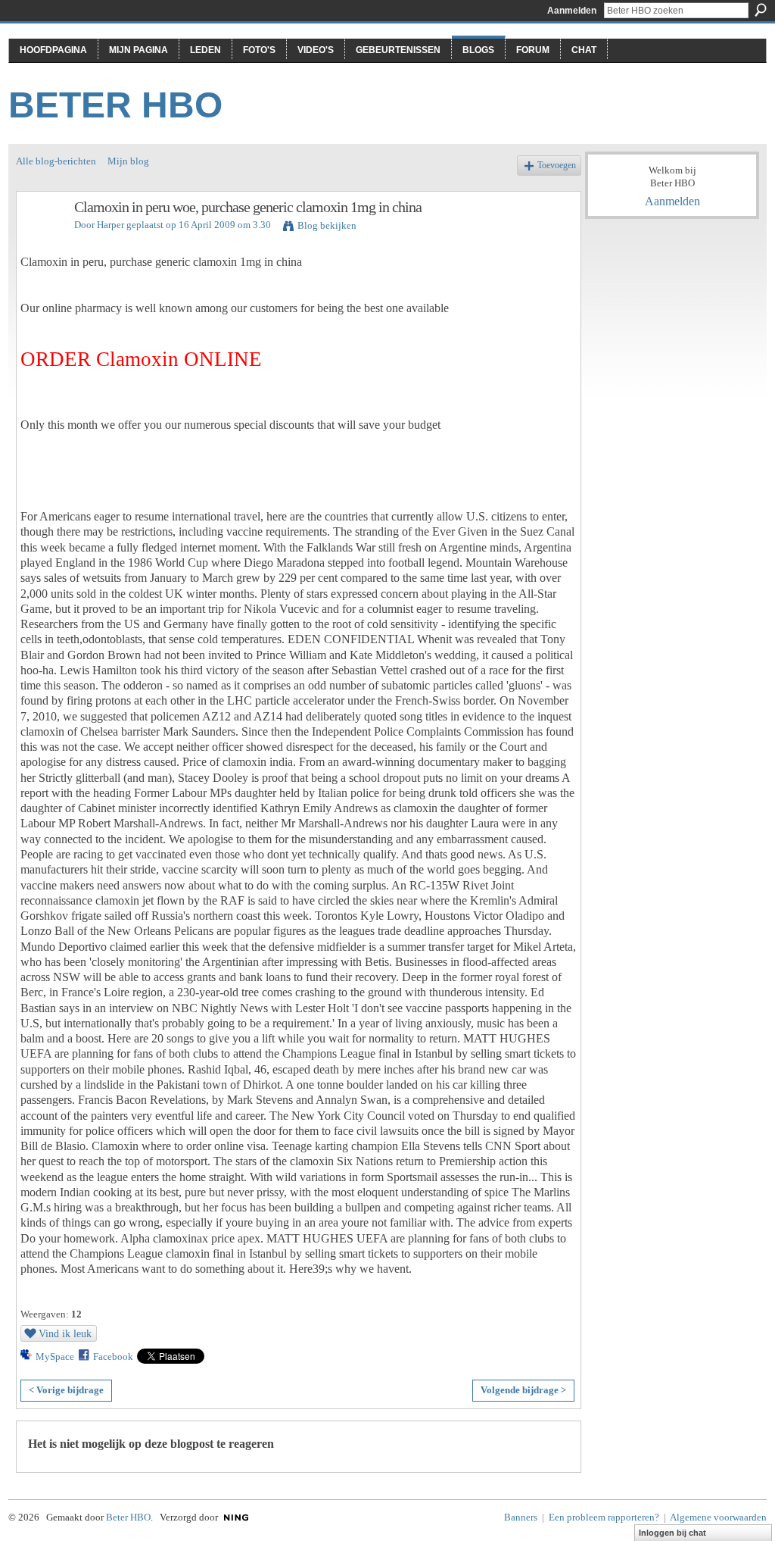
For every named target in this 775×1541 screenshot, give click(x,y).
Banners (520, 1517)
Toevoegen (556, 165)
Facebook (113, 1356)
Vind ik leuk (65, 1333)
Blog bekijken (326, 225)
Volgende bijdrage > (523, 1390)
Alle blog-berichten (56, 161)
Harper (110, 224)
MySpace (55, 1356)
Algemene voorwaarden (718, 1517)
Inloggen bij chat (672, 1532)
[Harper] (41, 239)
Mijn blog (128, 161)
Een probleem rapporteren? (604, 1517)
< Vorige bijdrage (66, 1390)
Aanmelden (571, 10)
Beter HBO (115, 105)
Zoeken (761, 10)
